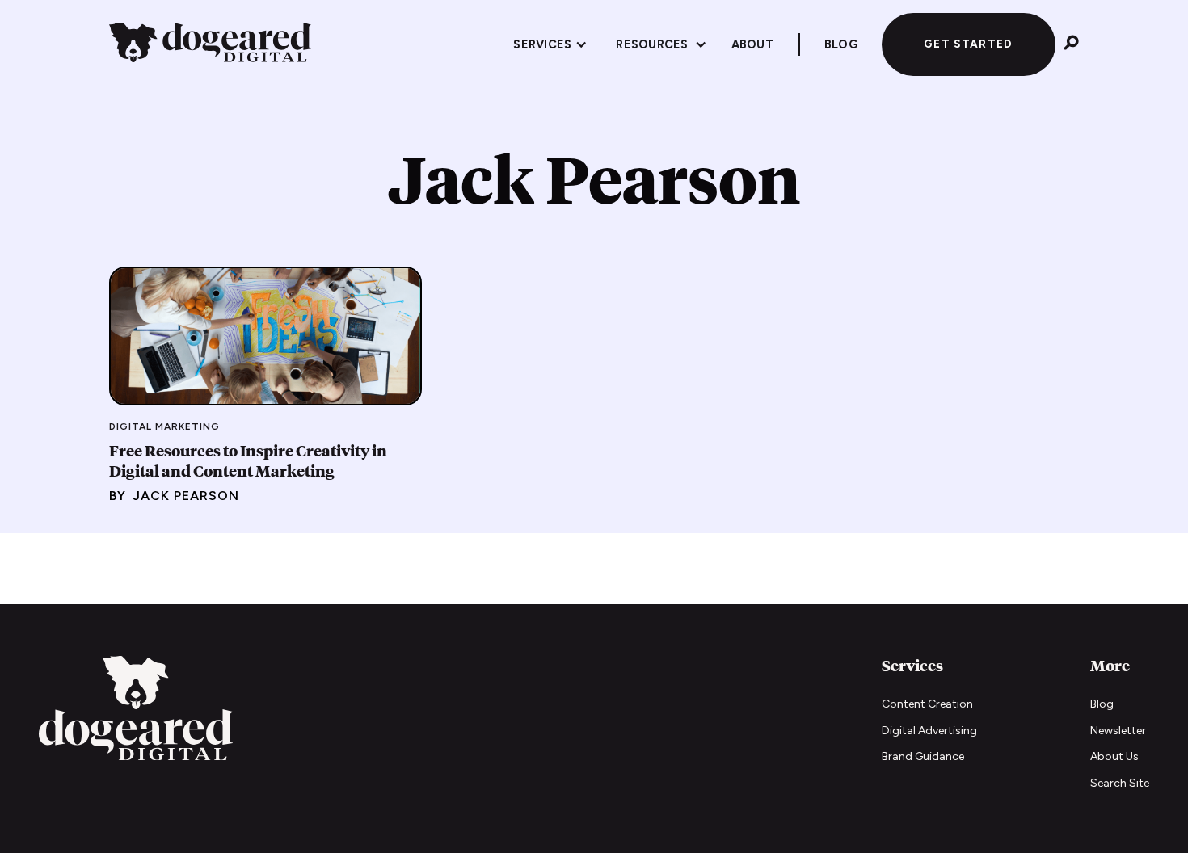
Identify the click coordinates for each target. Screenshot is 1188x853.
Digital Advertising (929, 730)
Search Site (1119, 783)
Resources (652, 44)
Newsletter (1118, 730)
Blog (1102, 704)
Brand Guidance (923, 756)
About (752, 44)
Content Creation (927, 704)
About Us (1114, 756)
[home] (210, 45)
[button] (550, 44)
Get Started (968, 43)
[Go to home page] (136, 710)
